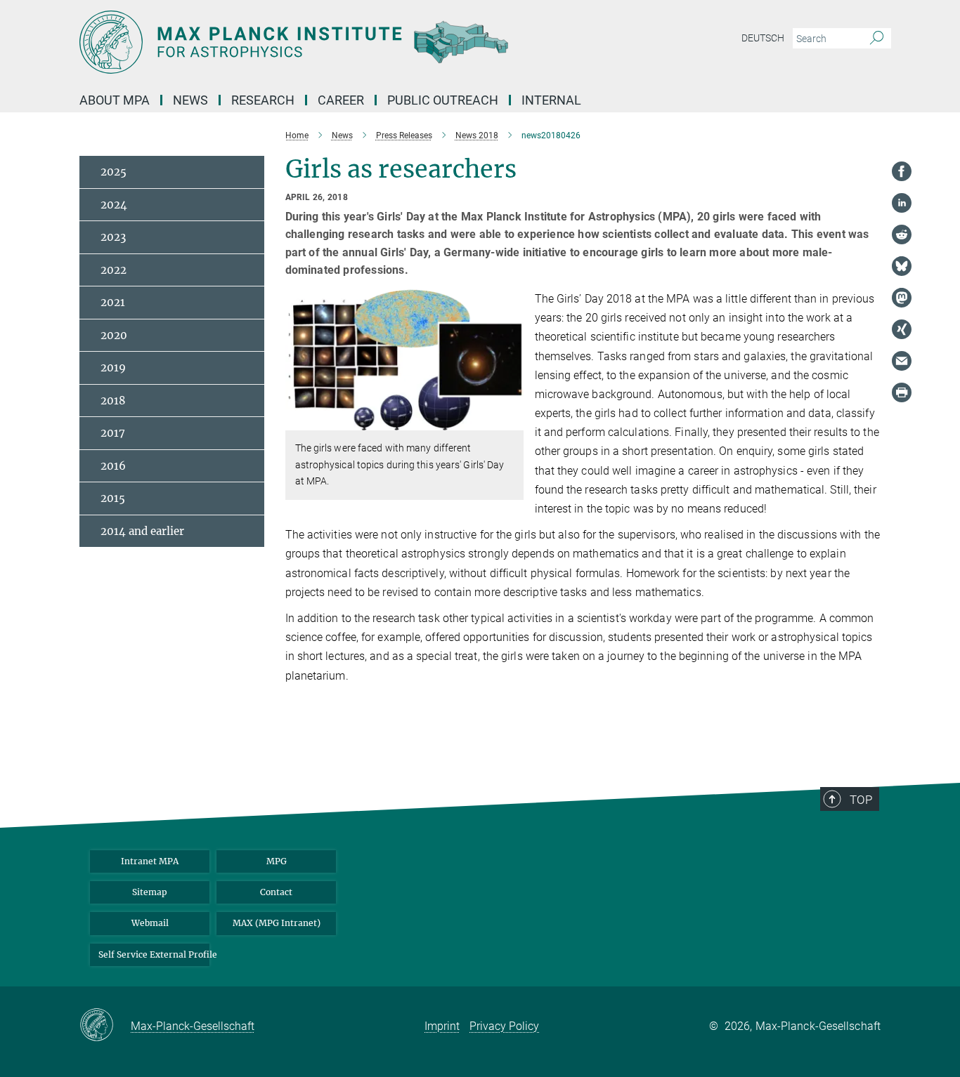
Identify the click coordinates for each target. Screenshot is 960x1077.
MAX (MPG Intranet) (276, 923)
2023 (113, 237)
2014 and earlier (142, 531)
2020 (113, 335)
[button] (511, 420)
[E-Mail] (901, 360)
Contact (276, 892)
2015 (112, 498)
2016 (113, 466)
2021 (112, 302)
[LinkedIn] (901, 202)
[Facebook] (901, 171)
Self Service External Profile (153, 954)
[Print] (901, 392)
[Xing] (901, 329)
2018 (113, 400)
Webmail (150, 923)
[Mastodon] (901, 297)
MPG (276, 861)
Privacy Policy (504, 1026)
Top (861, 800)
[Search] (876, 38)
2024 (113, 204)
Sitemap (149, 892)
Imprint (442, 1026)
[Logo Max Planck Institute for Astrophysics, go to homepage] (343, 42)
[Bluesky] (901, 266)
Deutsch (762, 38)
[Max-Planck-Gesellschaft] (105, 1026)
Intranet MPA (150, 861)
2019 (113, 367)
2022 (113, 270)
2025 (113, 171)
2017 (112, 433)
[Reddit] (901, 234)
